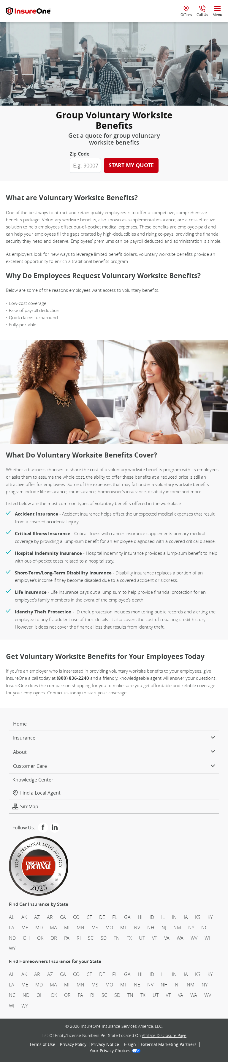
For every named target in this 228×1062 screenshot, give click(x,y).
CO (76, 917)
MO (109, 927)
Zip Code (79, 153)
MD (39, 927)
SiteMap (29, 806)
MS (94, 927)
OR (53, 938)
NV (137, 927)
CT (89, 917)
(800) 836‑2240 (73, 678)
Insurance (24, 737)
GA (127, 917)
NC (204, 927)
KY (210, 917)
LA (11, 927)
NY (191, 927)
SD (104, 938)
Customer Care (30, 766)
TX (129, 938)
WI (207, 938)
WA (180, 938)
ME (24, 927)
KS (197, 917)
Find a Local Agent (40, 793)
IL (163, 917)
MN (80, 927)
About (20, 752)
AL (11, 917)
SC (91, 938)
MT (123, 927)
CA (63, 917)
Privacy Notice (105, 1044)
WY (12, 948)
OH (26, 938)
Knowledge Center (32, 779)
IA (186, 917)
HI (140, 917)
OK (40, 938)
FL (114, 917)
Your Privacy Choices (110, 1050)
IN (174, 917)
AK (24, 917)
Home (20, 723)
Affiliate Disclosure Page (164, 1035)
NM (177, 927)
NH (150, 927)
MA (53, 927)
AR (50, 917)
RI (79, 938)
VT (154, 938)
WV (194, 938)
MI (66, 927)
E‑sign (130, 1044)
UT (142, 938)
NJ (164, 927)
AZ (37, 917)
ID (152, 917)
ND (12, 938)
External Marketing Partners (169, 1044)
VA (167, 938)
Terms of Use (42, 1044)
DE (102, 917)
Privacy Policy (73, 1044)
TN (117, 938)
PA (66, 938)
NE (137, 984)
